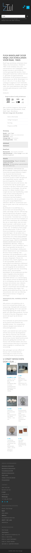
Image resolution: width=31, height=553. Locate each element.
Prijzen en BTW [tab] (12, 126)
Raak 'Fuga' (6, 111)
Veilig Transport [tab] (13, 120)
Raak (23, 109)
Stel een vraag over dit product (13, 113)
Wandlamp (14, 111)
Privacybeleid (5, 480)
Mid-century (14, 138)
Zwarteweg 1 (5, 532)
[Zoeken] (27, 16)
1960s (15, 139)
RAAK (11, 136)
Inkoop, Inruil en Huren (8, 477)
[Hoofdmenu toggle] (27, 7)
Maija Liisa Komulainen (14, 109)
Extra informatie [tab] (13, 117)
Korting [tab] (10, 123)
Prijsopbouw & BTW (7, 470)
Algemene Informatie (8, 466)
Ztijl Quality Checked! (17, 151)
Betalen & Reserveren (8, 473)
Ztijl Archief (22, 107)
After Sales (5, 475)
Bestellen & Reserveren (8, 468)
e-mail (14, 353)
